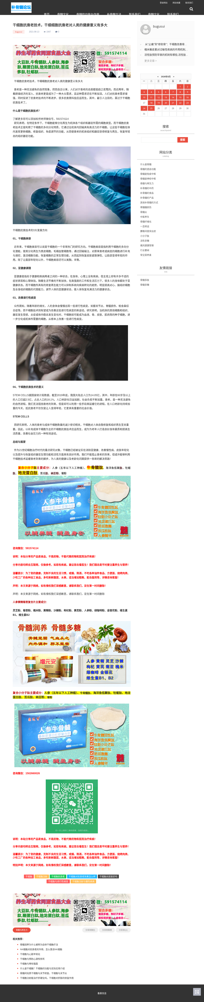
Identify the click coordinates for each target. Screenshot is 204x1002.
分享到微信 (90, 930)
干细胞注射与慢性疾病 (83, 881)
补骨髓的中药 (147, 188)
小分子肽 (144, 235)
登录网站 (164, 2)
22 (180, 102)
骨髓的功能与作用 (87, 14)
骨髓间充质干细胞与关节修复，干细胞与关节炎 (43, 973)
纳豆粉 (55, 473)
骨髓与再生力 (21, 930)
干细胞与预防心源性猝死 (32, 958)
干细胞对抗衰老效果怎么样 (82, 876)
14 (173, 97)
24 (144, 108)
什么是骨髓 (145, 164)
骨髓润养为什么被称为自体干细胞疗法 (39, 944)
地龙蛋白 (26, 472)
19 (158, 102)
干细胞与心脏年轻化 (30, 954)
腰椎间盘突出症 (148, 231)
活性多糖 (144, 240)
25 (151, 108)
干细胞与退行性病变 (58, 881)
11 (151, 97)
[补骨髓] (72, 61)
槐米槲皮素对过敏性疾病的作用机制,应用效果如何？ (174, 49)
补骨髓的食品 (147, 192)
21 (173, 102)
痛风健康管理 (147, 245)
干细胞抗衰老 (58, 876)
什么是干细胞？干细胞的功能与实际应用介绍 (42, 968)
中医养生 (144, 216)
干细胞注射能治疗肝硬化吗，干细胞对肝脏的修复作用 (47, 977)
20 (166, 102)
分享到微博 (107, 930)
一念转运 (144, 226)
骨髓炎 (143, 211)
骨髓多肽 (144, 279)
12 (158, 97)
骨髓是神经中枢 (148, 178)
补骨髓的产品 (147, 197)
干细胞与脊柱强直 (29, 963)
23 (187, 102)
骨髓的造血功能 (148, 169)
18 (151, 102)
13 (166, 97)
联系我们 (189, 2)
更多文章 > (150, 61)
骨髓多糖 (144, 284)
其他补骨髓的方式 (149, 202)
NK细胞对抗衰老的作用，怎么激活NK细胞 (41, 949)
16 (187, 97)
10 (144, 97)
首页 (47, 14)
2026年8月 (165, 76)
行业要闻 (144, 250)
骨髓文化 (63, 14)
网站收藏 (176, 2)
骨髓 (95, 467)
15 (180, 97)
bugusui (18, 31)
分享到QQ (123, 930)
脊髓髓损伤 (145, 207)
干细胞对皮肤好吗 (108, 876)
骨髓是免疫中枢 (148, 173)
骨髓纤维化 (145, 221)
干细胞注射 (41, 876)
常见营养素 (145, 254)
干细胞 (29, 876)
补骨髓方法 (114, 14)
